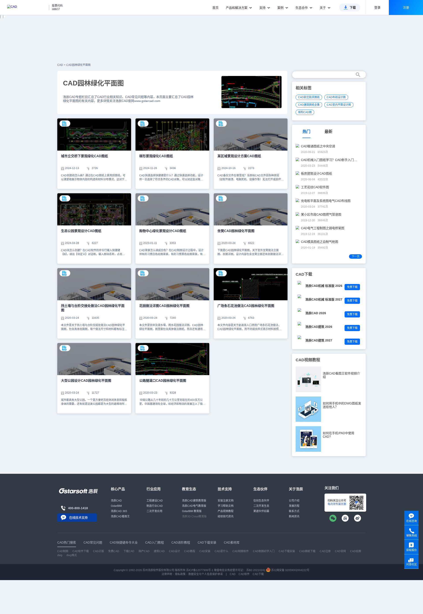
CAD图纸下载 (307, 551)
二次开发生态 (261, 505)
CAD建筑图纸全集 (309, 104)
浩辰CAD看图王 (120, 516)
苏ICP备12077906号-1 (199, 570)
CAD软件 (244, 574)
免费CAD (113, 551)
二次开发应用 (154, 511)
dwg (59, 555)
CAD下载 (258, 574)
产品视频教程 (226, 511)
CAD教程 (189, 551)
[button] (1, 20)
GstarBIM (116, 505)
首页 (215, 7)
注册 (406, 7)
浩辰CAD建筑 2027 (318, 340)
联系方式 (294, 511)
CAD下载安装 (287, 551)
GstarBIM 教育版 (192, 511)
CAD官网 (340, 551)
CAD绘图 (355, 551)
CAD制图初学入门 (264, 551)
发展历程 (294, 505)
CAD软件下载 (80, 551)
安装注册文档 (226, 500)
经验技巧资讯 (226, 516)
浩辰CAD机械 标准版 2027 (323, 299)
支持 (262, 7)
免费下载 (352, 287)
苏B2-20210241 (255, 570)
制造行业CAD (155, 505)
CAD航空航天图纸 (309, 97)
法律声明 (166, 574)
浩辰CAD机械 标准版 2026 (323, 286)
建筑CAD (159, 551)
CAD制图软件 (240, 551)
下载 (353, 7)
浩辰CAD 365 (119, 511)
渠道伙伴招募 (261, 511)
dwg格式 (72, 555)
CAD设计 (174, 551)
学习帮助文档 (226, 505)
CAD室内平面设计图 (339, 104)
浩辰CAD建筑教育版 (194, 500)
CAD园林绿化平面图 (78, 64)
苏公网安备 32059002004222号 (290, 570)
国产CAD (144, 551)
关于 (323, 7)
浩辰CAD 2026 (315, 313)
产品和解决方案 (237, 7)
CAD (60, 64)
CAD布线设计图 (336, 97)
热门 (306, 131)
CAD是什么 (221, 551)
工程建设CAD (155, 500)
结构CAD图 (305, 112)
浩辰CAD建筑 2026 (318, 326)
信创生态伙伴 (261, 500)
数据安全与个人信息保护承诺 (205, 574)
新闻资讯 (294, 516)
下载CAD (128, 551)
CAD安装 (204, 551)
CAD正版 (98, 551)
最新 (328, 131)
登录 (377, 7)
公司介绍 (294, 500)
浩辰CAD (116, 500)
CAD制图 (62, 551)
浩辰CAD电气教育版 (194, 505)
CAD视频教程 (308, 360)
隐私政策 (180, 574)
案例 (280, 7)
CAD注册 (325, 551)
